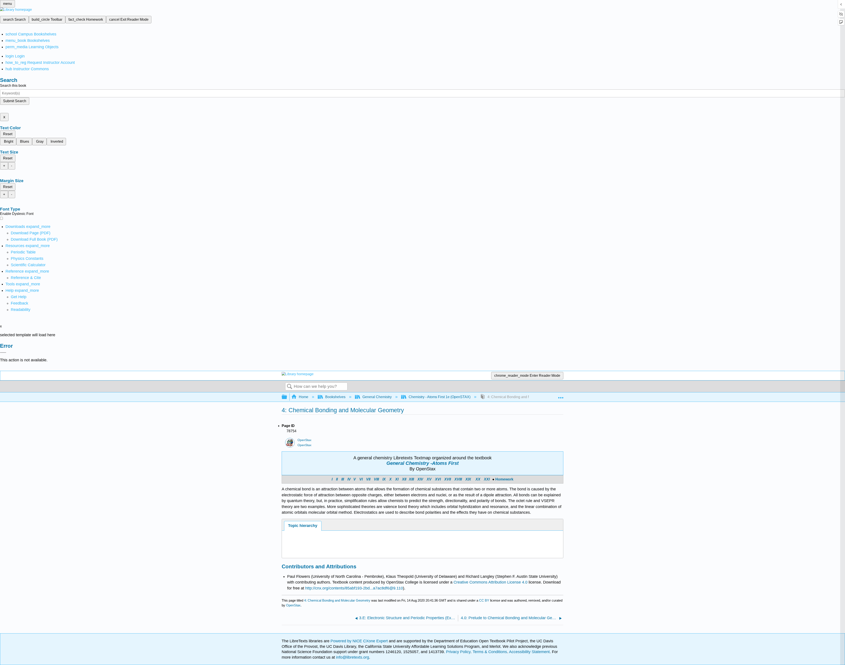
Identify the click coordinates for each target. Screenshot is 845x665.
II (337, 479)
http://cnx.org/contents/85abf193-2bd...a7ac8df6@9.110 (354, 588)
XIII (411, 479)
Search (289, 386)
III (342, 479)
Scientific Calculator (28, 265)
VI (361, 479)
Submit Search (14, 101)
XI (397, 479)
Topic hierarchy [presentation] (302, 525)
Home (303, 397)
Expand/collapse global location (560, 395)
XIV (420, 479)
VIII (376, 479)
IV (349, 479)
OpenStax (304, 440)
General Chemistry (377, 397)
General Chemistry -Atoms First (422, 463)
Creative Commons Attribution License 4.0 (490, 582)
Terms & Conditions (490, 652)
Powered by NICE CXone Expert (360, 641)
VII (368, 479)
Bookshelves (335, 397)
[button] (19, 303)
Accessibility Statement (529, 652)
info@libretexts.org (352, 657)
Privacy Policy (458, 652)
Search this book (13, 85)
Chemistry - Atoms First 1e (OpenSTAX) (439, 397)
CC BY (484, 600)
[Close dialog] (3, 352)
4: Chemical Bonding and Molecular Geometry (337, 600)
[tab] (302, 525)
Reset (7, 134)
